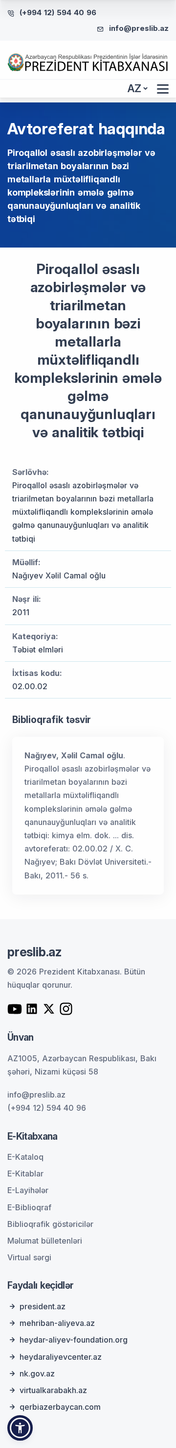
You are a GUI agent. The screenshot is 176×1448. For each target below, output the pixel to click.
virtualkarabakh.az (53, 1390)
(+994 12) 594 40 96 (58, 12)
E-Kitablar (25, 1173)
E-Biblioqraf (29, 1207)
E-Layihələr (27, 1190)
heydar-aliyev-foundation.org (74, 1340)
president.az (43, 1306)
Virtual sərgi (29, 1257)
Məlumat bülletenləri (44, 1241)
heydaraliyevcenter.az (61, 1357)
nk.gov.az (37, 1373)
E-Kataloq (25, 1157)
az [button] (134, 88)
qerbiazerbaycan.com (60, 1407)
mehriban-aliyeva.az (57, 1323)
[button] (20, 1428)
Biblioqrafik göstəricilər (50, 1224)
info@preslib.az (139, 28)
